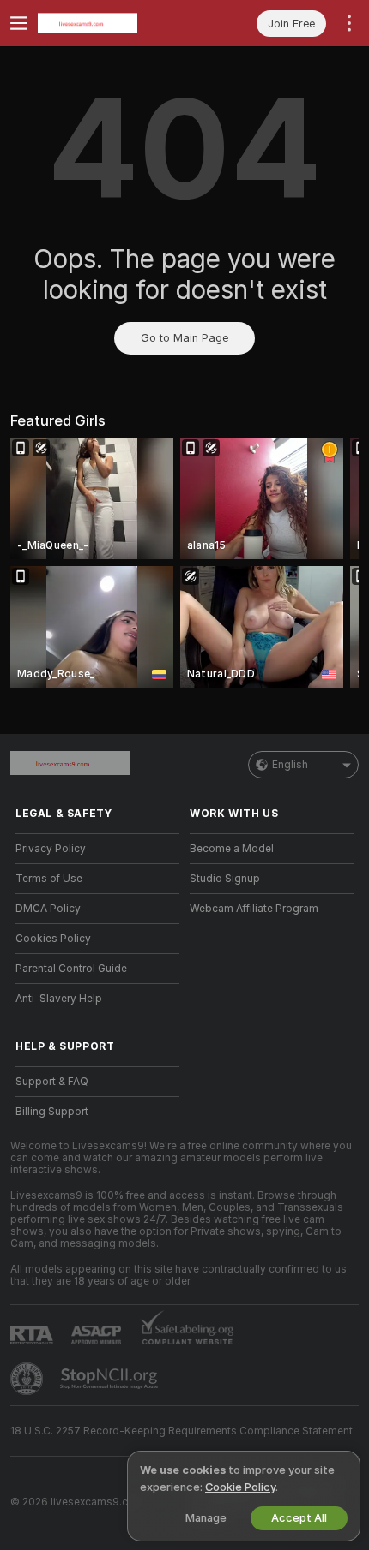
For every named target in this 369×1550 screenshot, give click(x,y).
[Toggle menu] (19, 23)
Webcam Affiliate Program (254, 909)
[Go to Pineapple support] (28, 1378)
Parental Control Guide (71, 969)
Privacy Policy (50, 849)
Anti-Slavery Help (58, 999)
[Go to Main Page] (111, 23)
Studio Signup (225, 879)
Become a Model (232, 849)
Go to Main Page (184, 337)
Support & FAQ (51, 1082)
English (290, 765)
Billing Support (51, 1112)
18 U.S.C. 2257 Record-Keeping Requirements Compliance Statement (181, 1431)
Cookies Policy (53, 939)
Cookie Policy (240, 1487)
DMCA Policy (48, 909)
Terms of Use (48, 879)
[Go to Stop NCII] (110, 1378)
